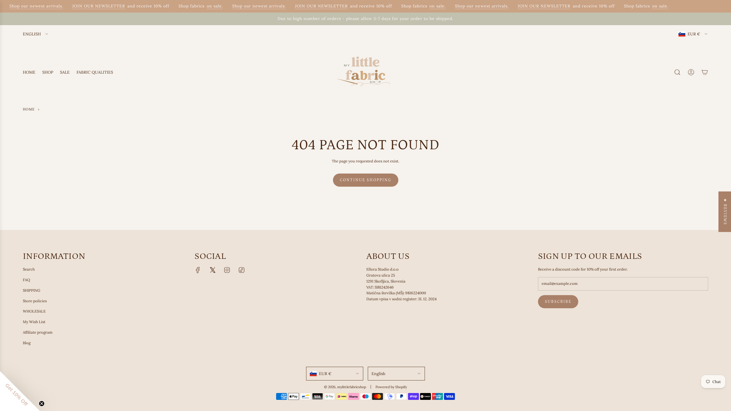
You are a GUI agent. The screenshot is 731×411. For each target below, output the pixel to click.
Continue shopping (365, 180)
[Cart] (705, 72)
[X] (212, 270)
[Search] (677, 72)
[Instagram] (227, 270)
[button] (20, 391)
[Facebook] (198, 270)
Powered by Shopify (391, 387)
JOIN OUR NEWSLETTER (94, 6)
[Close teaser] (42, 403)
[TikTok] (241, 270)
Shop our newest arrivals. (32, 6)
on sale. (210, 6)
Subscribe (558, 301)
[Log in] (691, 72)
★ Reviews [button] (725, 211)
